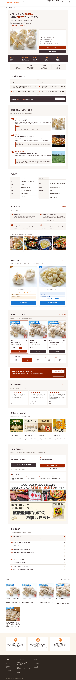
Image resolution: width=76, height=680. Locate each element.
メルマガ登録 (36, 666)
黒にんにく (43, 4)
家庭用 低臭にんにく (35, 4)
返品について (19, 667)
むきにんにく (9, 4)
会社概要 (18, 672)
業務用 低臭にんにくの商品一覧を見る (23, 303)
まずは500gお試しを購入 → (52, 47)
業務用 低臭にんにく (25, 4)
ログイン (35, 662)
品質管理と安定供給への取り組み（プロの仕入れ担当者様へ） (22, 663)
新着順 (69, 579)
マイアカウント (36, 663)
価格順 (65, 579)
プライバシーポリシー (20, 671)
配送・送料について (20, 664)
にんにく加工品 (60, 4)
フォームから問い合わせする (52, 468)
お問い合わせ (36, 667)
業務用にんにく (68, 4)
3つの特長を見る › (59, 99)
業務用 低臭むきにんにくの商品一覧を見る (52, 303)
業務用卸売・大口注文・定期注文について (23, 668)
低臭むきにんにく (17, 4)
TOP (6, 7)
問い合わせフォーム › (58, 375)
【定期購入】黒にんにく (51, 4)
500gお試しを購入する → (52, 465)
